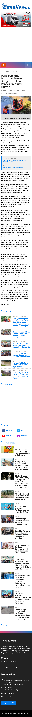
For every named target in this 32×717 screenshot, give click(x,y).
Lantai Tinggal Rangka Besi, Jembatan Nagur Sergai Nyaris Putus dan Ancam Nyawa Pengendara (22, 614)
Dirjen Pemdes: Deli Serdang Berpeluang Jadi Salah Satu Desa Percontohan (22, 549)
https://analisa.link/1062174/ (10, 93)
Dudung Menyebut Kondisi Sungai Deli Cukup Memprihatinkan (22, 355)
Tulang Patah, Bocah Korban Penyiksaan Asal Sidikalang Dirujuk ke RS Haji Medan (22, 465)
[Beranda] (16, 6)
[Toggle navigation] (3, 65)
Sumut (15, 71)
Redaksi (6, 658)
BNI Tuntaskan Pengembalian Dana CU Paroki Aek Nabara (15, 161)
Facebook (9, 430)
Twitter (23, 430)
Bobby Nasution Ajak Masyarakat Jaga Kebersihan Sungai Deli (21, 345)
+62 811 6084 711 (9, 693)
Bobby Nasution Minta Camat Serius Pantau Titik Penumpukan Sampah (21, 334)
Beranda (6, 71)
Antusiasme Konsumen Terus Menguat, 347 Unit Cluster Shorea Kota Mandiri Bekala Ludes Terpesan (23, 564)
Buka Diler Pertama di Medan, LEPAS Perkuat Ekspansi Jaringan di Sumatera (22, 535)
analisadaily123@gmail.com (12, 697)
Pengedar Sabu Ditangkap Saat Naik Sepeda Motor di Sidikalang (22, 452)
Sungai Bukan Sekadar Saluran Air (13, 167)
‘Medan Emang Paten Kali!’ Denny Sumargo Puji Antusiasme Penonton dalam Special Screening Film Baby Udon (22, 481)
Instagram (24, 436)
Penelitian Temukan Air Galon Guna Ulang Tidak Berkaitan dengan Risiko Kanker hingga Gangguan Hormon (22, 581)
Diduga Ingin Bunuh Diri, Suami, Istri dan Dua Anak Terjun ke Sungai (20, 375)
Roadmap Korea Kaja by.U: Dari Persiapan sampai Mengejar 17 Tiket (22, 509)
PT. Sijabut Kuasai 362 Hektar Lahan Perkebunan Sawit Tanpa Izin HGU (22, 497)
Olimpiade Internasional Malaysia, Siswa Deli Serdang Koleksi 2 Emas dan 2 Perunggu (23, 598)
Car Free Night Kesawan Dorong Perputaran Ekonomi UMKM (22, 521)
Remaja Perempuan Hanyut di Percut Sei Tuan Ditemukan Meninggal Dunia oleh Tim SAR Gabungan (21, 322)
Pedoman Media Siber (11, 662)
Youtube (9, 436)
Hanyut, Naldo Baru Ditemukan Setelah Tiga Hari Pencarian (20, 365)
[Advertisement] (16, 45)
